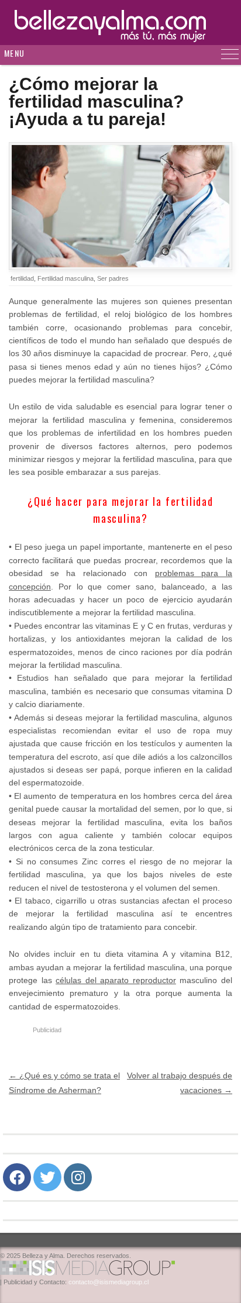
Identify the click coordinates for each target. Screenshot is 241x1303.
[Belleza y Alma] (120, 22)
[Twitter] (47, 1177)
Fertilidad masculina (65, 278)
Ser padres (113, 278)
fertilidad (22, 278)
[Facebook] (17, 1177)
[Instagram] (78, 1177)
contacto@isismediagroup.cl (108, 1281)
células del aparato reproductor (116, 980)
